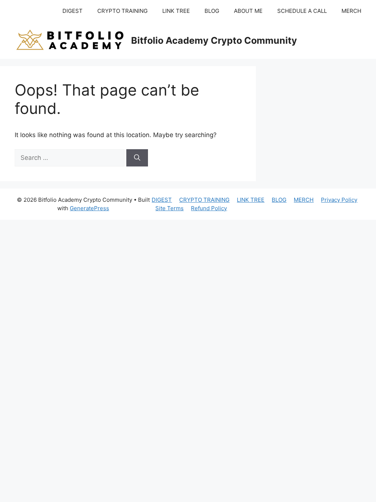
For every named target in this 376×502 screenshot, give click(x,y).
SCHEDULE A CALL (302, 10)
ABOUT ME (248, 10)
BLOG (212, 10)
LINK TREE (176, 10)
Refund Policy (209, 208)
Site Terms (169, 208)
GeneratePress (89, 208)
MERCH (351, 10)
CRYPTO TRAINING (122, 10)
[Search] (137, 158)
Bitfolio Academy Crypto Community (214, 40)
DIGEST (72, 10)
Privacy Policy (339, 199)
